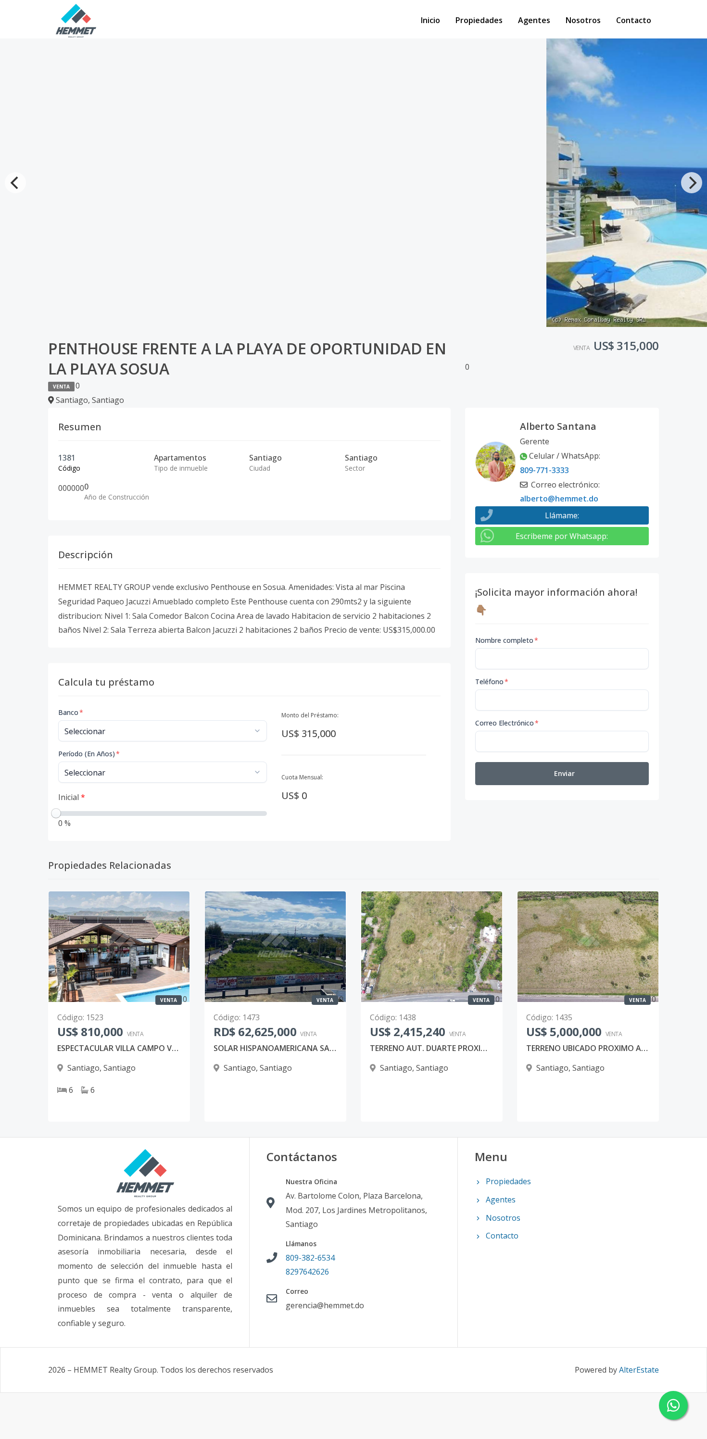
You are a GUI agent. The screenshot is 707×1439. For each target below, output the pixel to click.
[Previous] (15, 182)
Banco (70, 712)
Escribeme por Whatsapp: (562, 536)
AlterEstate (639, 1369)
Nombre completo (506, 640)
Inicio (430, 20)
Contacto (633, 20)
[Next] (691, 182)
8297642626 (307, 1271)
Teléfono (491, 681)
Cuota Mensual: (302, 777)
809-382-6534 (310, 1257)
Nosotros (583, 20)
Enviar (564, 773)
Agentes (534, 20)
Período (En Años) (89, 753)
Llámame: (562, 515)
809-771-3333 (544, 470)
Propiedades (479, 20)
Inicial (71, 797)
